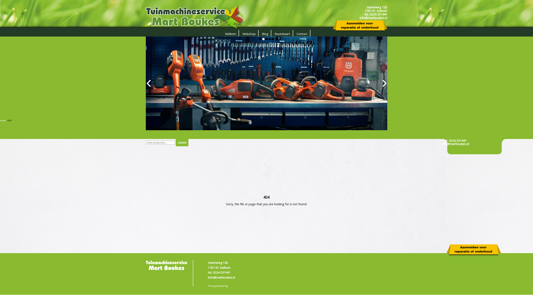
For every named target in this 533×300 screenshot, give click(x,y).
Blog (265, 34)
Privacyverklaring (218, 286)
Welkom (230, 34)
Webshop (249, 34)
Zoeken (182, 142)
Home (3, 120)
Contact (302, 34)
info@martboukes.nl (455, 144)
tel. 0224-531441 (455, 140)
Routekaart (282, 34)
